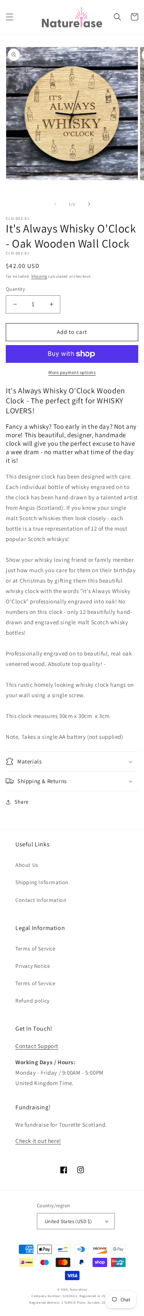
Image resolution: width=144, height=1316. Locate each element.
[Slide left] (55, 203)
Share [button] (22, 801)
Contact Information (40, 899)
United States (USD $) (68, 1221)
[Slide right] (89, 203)
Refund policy (32, 1000)
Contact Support (36, 1046)
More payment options (72, 372)
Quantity (15, 289)
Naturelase (78, 1289)
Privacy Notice (32, 965)
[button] (9, 16)
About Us (26, 864)
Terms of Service (35, 948)
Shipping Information (42, 882)
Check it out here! (38, 1140)
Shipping (39, 276)
